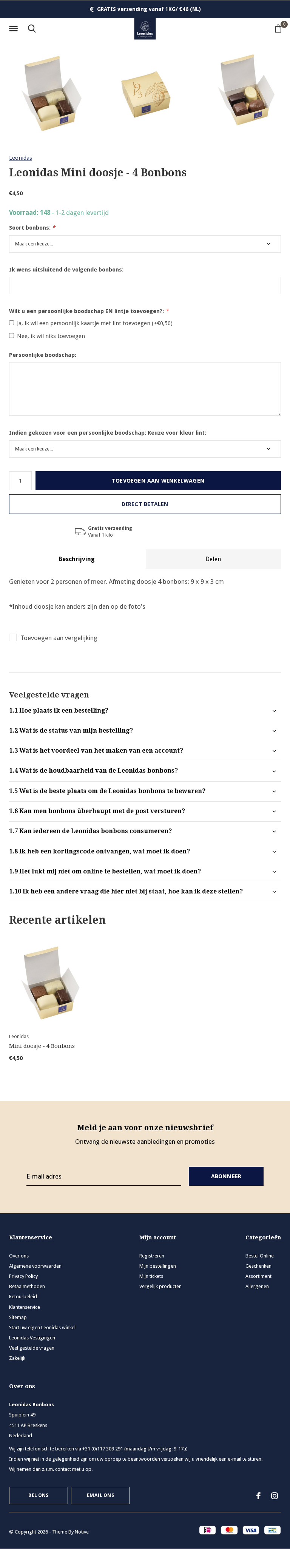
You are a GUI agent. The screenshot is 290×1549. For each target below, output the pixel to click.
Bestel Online (259, 1256)
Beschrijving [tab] (77, 559)
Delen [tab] (213, 559)
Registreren (151, 1256)
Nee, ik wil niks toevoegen (51, 336)
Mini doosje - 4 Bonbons (42, 1046)
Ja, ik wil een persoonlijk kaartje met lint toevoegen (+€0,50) (95, 323)
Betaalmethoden (27, 1286)
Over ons (19, 1256)
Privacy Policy (23, 1276)
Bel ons (38, 1495)
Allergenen (257, 1286)
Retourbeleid (23, 1296)
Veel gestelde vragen (31, 1348)
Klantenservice (24, 1307)
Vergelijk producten (160, 1286)
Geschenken (258, 1266)
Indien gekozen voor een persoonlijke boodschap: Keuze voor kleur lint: (107, 432)
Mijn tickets (151, 1276)
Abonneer (226, 1176)
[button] (14, 29)
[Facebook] (258, 1495)
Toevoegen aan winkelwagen (158, 480)
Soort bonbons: (32, 227)
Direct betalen (145, 504)
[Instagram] (274, 1495)
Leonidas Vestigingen (32, 1338)
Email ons (100, 1495)
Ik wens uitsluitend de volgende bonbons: (66, 269)
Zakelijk (17, 1358)
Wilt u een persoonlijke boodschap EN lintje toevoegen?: (88, 311)
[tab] (145, 711)
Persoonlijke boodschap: (42, 355)
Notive (82, 1532)
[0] (278, 28)
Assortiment (258, 1276)
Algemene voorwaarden (35, 1266)
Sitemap (18, 1317)
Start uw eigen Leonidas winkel (42, 1327)
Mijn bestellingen (157, 1266)
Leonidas (20, 157)
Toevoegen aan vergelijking (58, 638)
